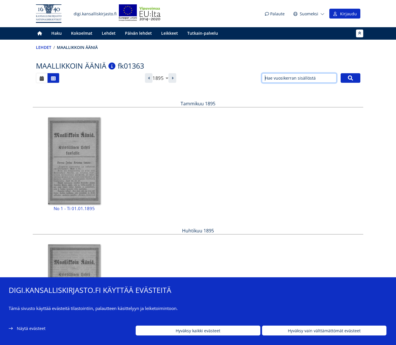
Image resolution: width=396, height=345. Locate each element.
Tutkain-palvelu (202, 33)
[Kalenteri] (41, 78)
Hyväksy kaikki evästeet (198, 330)
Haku (56, 33)
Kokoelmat (81, 33)
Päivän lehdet (138, 33)
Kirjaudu (347, 13)
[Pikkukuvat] (53, 78)
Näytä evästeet (31, 328)
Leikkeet (169, 33)
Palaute (277, 13)
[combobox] (160, 78)
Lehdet (109, 33)
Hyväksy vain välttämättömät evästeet (324, 330)
